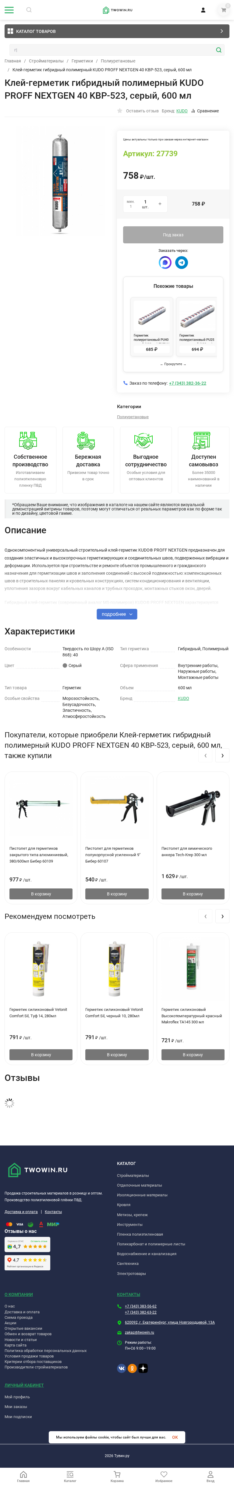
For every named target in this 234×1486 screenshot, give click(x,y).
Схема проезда (19, 1317)
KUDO (183, 698)
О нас (10, 1306)
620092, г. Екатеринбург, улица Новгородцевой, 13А (170, 1322)
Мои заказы (16, 1406)
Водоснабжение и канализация (146, 1253)
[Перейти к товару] (61, 181)
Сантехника (128, 1263)
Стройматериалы (46, 61)
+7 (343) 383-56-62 (141, 1306)
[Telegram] (181, 262)
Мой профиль (17, 1397)
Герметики (82, 61)
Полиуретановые (118, 61)
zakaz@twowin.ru (139, 1332)
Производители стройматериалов (36, 1367)
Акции (10, 1323)
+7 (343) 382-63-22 (141, 1312)
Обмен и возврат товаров (28, 1334)
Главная (13, 61)
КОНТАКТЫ (128, 1294)
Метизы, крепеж (132, 1214)
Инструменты (130, 1224)
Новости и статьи (21, 1339)
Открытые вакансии (23, 1328)
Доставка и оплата (21, 1212)
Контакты (53, 1212)
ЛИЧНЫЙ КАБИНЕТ (24, 1385)
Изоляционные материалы (142, 1195)
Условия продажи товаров (29, 1356)
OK (175, 1437)
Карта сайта (16, 1345)
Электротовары (131, 1273)
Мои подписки (18, 1416)
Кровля (123, 1204)
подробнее (114, 614)
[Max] (165, 262)
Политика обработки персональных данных (46, 1350)
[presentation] (205, 755)
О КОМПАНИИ (19, 1294)
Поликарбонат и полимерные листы (151, 1244)
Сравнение (208, 110)
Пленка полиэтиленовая (140, 1234)
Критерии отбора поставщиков (33, 1361)
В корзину (41, 893)
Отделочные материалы (139, 1185)
